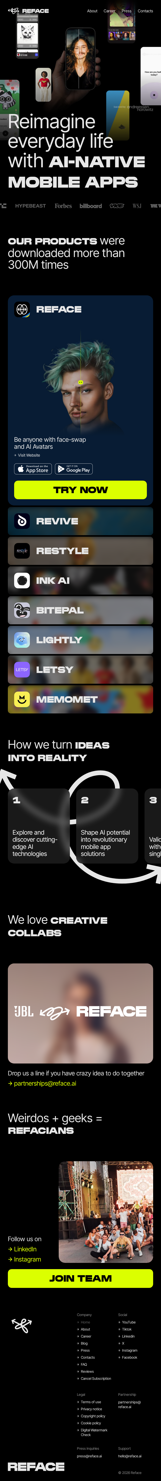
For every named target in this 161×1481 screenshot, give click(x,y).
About (92, 11)
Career (109, 11)
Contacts (145, 11)
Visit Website (29, 455)
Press (127, 11)
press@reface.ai (89, 1456)
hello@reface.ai (129, 1456)
